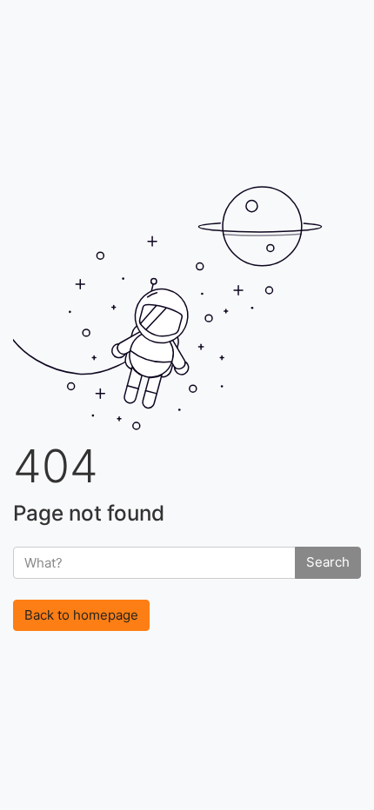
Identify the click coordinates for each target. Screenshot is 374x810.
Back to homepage (81, 615)
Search (328, 562)
